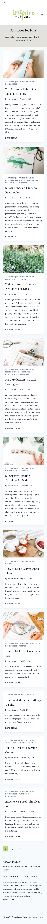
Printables (22, 183)
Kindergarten (33, 180)
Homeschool (11, 84)
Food (38, 643)
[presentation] (23, 64)
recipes (8, 563)
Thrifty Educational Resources (20, 743)
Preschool (10, 183)
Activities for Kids (25, 82)
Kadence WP (37, 917)
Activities (10, 82)
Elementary (11, 279)
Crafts (8, 180)
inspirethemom (13, 99)
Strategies (24, 471)
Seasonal (22, 279)
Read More (12, 138)
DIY (34, 695)
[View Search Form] (5, 2)
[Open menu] (42, 14)
